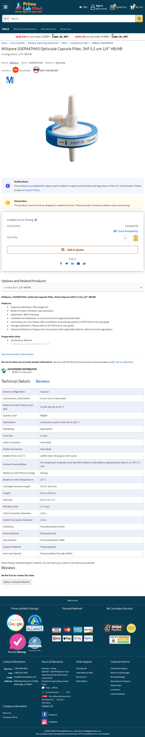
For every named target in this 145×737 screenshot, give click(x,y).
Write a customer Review (17, 581)
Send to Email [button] (78, 264)
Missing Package (118, 677)
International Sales (84, 672)
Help (85, 6)
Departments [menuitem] (25, 29)
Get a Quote (81, 668)
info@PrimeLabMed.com (25, 677)
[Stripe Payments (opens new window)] (114, 628)
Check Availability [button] (127, 231)
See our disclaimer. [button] (125, 362)
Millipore (14, 62)
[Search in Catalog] (139, 18)
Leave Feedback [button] (118, 693)
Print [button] (84, 263)
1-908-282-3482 (21, 672)
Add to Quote (75, 250)
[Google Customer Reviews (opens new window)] (15, 623)
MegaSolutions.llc (93, 731)
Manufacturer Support (120, 681)
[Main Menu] (5, 7)
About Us (7, 713)
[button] (35, 220)
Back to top (73, 600)
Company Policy (10, 717)
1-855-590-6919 (21, 668)
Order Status (81, 681)
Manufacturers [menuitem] (48, 29)
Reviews (43, 381)
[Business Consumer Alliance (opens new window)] (35, 623)
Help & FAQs (116, 685)
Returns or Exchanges (120, 672)
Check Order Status (119, 668)
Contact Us (115, 689)
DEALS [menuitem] (5, 29)
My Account (81, 677)
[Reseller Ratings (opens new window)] (17, 644)
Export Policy (33, 190)
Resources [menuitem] (65, 29)
